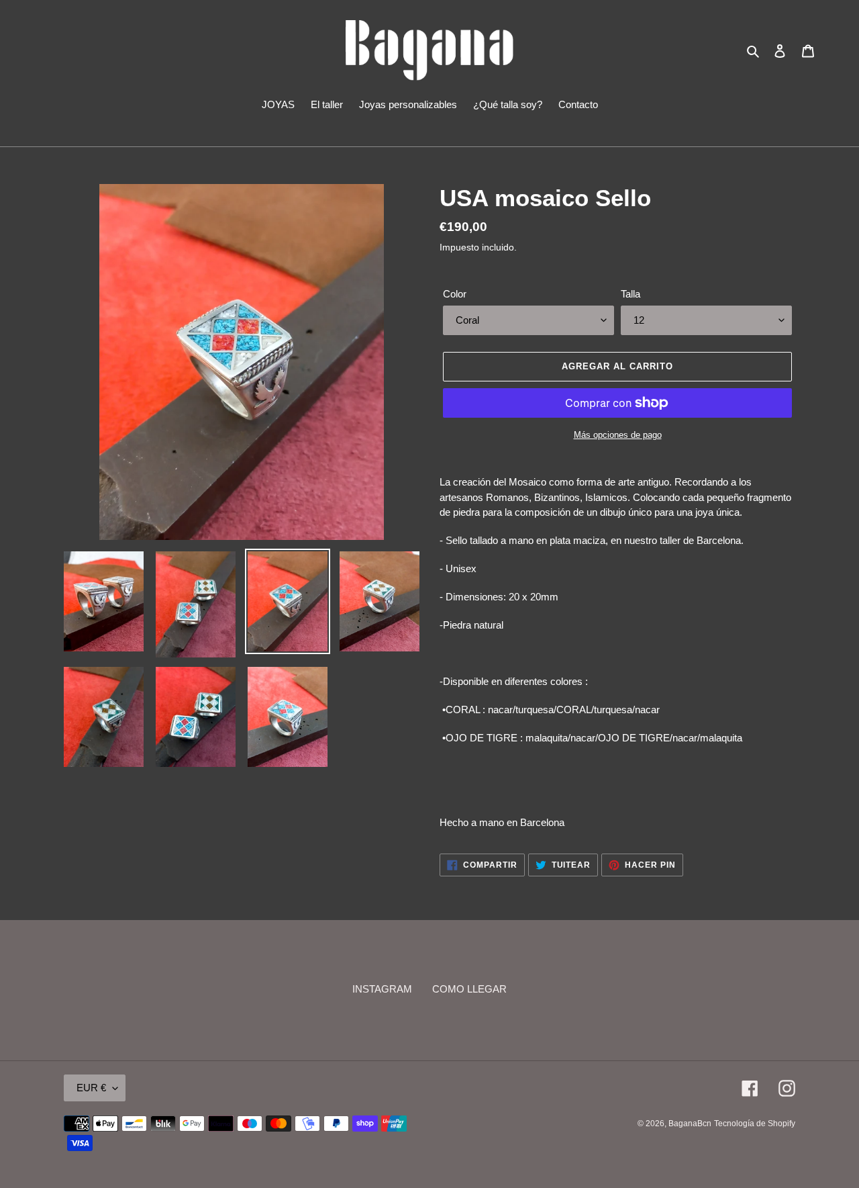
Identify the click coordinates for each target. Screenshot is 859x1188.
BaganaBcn (689, 1123)
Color (454, 294)
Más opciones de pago (618, 435)
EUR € (91, 1087)
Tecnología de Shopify (754, 1123)
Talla (630, 294)
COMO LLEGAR (469, 989)
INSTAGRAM (382, 989)
